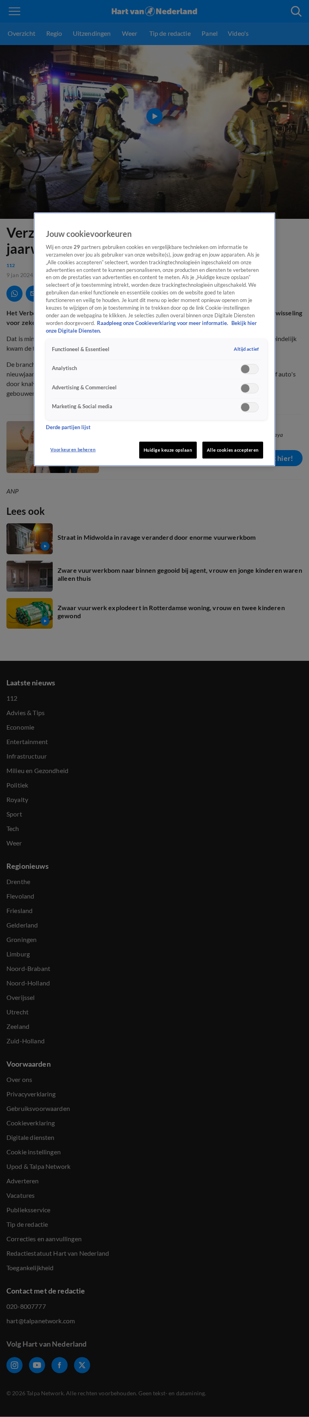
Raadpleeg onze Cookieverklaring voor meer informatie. (163, 323)
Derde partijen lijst (68, 427)
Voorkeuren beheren (72, 449)
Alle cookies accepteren (233, 449)
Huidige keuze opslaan (168, 449)
